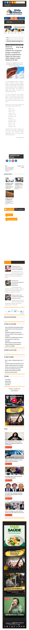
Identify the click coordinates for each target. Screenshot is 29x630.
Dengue (16, 44)
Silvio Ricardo (8, 383)
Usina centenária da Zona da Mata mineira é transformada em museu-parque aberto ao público (14, 329)
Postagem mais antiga (20, 166)
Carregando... (8, 353)
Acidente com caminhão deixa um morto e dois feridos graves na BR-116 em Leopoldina (14, 339)
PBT (19, 624)
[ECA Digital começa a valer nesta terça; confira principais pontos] (14, 468)
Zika (8, 39)
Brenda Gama (8, 381)
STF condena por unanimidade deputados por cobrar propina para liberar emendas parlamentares (14, 494)
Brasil (6, 429)
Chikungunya (12, 44)
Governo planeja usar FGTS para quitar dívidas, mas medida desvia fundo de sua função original (13, 443)
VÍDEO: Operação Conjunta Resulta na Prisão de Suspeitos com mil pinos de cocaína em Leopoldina (13, 344)
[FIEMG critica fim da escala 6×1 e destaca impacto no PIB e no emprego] (14, 451)
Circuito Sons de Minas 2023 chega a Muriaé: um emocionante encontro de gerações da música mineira (13, 370)
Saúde (20, 44)
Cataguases (8, 44)
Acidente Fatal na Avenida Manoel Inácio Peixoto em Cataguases (17, 268)
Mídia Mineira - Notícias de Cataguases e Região (15, 623)
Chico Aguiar (8, 379)
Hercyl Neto (7, 384)
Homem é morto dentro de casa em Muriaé (14, 367)
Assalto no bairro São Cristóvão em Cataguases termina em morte (18, 296)
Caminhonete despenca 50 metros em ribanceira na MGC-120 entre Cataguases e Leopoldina (14, 334)
